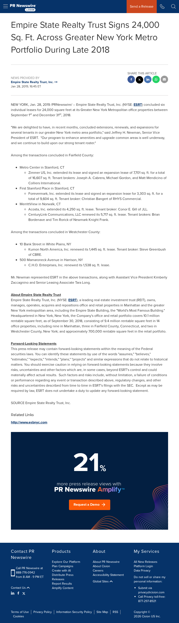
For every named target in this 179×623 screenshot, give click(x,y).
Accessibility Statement (108, 575)
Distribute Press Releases (63, 577)
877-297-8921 (147, 601)
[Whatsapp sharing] (156, 80)
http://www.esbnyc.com (29, 422)
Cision (146, 616)
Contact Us (19, 588)
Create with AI (61, 570)
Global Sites (101, 581)
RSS (115, 612)
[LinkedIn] (13, 593)
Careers (98, 570)
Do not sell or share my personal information (149, 579)
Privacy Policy (42, 612)
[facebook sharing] (131, 80)
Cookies (18, 616)
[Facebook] (18, 593)
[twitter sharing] (139, 80)
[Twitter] (23, 593)
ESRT (138, 104)
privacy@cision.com (151, 592)
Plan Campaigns (62, 566)
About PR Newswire (106, 562)
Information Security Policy (74, 612)
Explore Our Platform (66, 562)
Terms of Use (20, 612)
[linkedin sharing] (147, 80)
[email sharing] (164, 80)
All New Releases (145, 562)
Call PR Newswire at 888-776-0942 (29, 570)
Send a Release (141, 6)
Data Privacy (142, 570)
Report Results (62, 583)
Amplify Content (62, 588)
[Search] (173, 6)
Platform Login (143, 566)
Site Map (102, 612)
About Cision (101, 566)
